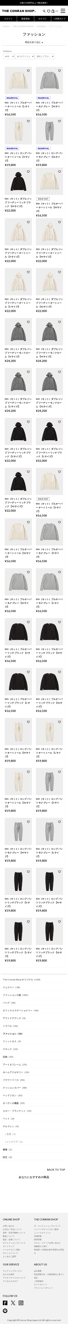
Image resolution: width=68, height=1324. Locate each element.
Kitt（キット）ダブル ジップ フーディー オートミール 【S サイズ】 (18, 253)
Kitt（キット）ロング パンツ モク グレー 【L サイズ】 (49, 852)
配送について (8, 1236)
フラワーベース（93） (14, 1080)
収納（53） (9, 1056)
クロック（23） (11, 1049)
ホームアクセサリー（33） (16, 1072)
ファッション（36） (13, 1033)
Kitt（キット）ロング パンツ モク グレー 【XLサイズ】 (49, 157)
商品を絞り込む (33, 42)
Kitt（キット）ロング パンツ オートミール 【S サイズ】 (18, 157)
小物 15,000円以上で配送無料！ (34, 3)
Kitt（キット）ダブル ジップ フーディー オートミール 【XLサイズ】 (49, 303)
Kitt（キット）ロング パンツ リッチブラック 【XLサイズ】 (49, 952)
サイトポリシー (40, 1284)
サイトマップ (8, 1246)
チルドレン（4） (11, 1126)
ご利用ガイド (59, 18)
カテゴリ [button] (42, 18)
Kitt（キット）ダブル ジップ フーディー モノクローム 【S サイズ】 (18, 353)
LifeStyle (41, 26)
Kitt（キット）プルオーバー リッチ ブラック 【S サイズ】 (18, 653)
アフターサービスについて (14, 1278)
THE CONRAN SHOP (23, 26)
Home (6, 26)
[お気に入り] (49, 11)
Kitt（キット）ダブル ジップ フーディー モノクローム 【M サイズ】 (49, 353)
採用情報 (38, 1239)
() (56, 11)
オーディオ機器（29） (14, 1103)
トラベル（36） (11, 1025)
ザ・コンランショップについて (47, 1226)
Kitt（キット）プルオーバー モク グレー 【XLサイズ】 (49, 106)
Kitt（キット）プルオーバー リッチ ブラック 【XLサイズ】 (49, 703)
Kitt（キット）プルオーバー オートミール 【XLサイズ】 (18, 553)
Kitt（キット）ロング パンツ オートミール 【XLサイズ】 (18, 802)
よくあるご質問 (9, 1256)
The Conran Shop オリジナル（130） (22, 979)
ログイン (8, 18)
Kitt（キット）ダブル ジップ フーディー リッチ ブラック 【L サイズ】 (49, 452)
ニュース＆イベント (42, 1233)
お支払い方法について (12, 1229)
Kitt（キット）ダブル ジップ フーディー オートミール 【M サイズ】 (49, 253)
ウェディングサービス (12, 1271)
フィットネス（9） (12, 1041)
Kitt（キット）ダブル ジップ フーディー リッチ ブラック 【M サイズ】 (18, 202)
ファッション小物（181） (16, 995)
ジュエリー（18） (12, 987)
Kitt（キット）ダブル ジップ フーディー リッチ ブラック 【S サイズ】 (18, 452)
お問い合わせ (8, 1226)
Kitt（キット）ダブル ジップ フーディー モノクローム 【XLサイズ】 (49, 403)
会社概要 (38, 1271)
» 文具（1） (11, 1134)
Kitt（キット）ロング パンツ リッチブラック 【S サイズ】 (18, 902)
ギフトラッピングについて (14, 1243)
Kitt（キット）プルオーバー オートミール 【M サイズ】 (49, 207)
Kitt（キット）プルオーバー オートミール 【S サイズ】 (49, 507)
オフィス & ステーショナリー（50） (21, 1010)
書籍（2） (8, 1149)
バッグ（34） (10, 1002)
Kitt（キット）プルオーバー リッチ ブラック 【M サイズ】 (49, 653)
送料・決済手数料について (14, 1233)
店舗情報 (38, 1236)
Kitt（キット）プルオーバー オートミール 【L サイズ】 (18, 106)
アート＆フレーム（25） (15, 1064)
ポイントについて (10, 1253)
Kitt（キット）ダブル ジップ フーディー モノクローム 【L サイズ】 (18, 403)
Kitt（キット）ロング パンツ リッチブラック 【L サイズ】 (18, 952)
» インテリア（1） (14, 1141)
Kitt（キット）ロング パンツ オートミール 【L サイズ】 (49, 753)
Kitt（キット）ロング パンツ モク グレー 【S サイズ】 (49, 802)
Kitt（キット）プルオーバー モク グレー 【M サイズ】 (18, 603)
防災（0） (8, 1157)
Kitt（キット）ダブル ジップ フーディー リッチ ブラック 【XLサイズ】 (18, 502)
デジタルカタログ (10, 1281)
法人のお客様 (8, 1274)
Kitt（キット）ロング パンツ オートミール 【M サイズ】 (18, 753)
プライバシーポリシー (43, 1288)
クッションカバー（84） (15, 1087)
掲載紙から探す (40, 1246)
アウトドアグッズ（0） (15, 1018)
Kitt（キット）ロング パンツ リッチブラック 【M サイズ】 (49, 902)
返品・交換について (11, 1239)
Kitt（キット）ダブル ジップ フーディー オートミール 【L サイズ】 (18, 303)
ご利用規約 (38, 1281)
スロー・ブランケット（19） (18, 1110)
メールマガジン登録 (11, 1249)
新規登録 (25, 18)
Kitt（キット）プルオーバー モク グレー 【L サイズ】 (49, 603)
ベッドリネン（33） (13, 1095)
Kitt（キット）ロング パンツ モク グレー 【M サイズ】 (18, 852)
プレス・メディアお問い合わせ (47, 1243)
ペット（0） (9, 1118)
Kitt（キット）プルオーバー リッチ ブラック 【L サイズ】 (18, 703)
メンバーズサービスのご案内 (46, 1229)
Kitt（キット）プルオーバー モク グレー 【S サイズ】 (49, 553)
